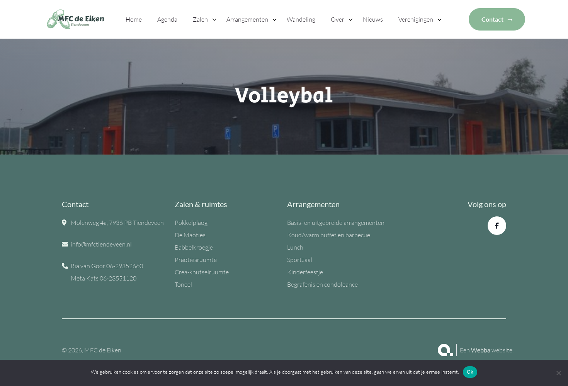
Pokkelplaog (191, 222)
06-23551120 (118, 278)
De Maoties (190, 235)
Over (337, 19)
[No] (558, 373)
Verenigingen (415, 19)
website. (492, 350)
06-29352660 (124, 266)
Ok (470, 372)
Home (134, 19)
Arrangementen (247, 19)
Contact (492, 19)
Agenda (167, 19)
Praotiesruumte (196, 260)
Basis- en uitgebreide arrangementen (335, 222)
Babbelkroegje (194, 247)
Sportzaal (299, 260)
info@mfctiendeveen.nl (101, 244)
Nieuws (373, 19)
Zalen (200, 19)
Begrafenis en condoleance (322, 284)
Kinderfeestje (305, 272)
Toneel (183, 284)
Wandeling (301, 19)
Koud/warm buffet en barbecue (328, 235)
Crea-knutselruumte (202, 272)
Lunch (295, 247)
